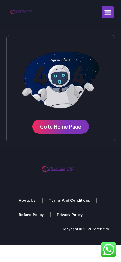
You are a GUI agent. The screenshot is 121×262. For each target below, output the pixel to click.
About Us (27, 200)
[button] (108, 12)
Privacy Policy (70, 214)
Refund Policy (31, 214)
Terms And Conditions (69, 200)
